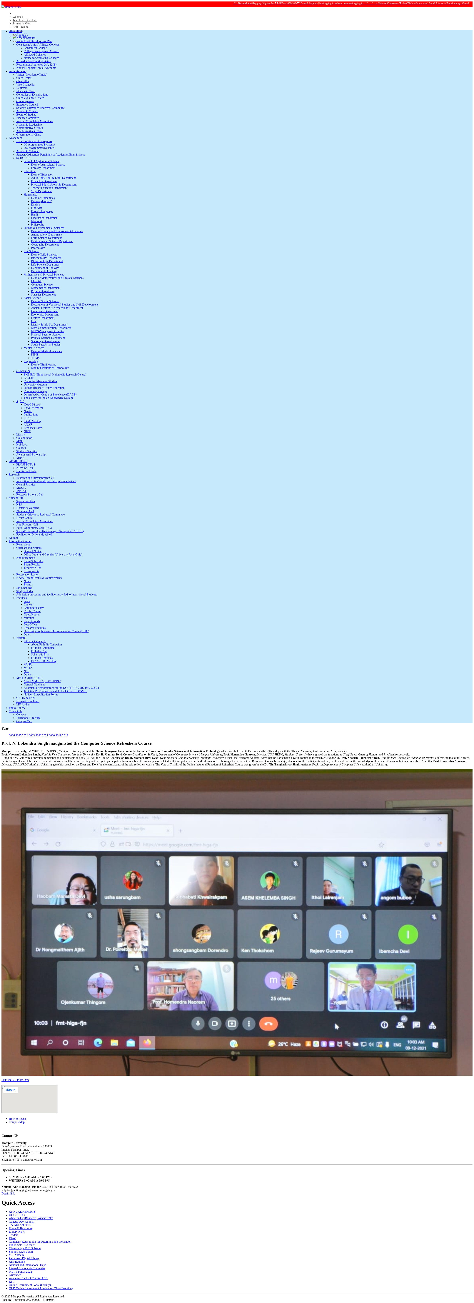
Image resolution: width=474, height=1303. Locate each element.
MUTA (28, 667)
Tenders (13, 1235)
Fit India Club (39, 651)
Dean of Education (42, 174)
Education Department (44, 181)
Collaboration (24, 437)
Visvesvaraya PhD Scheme (25, 1248)
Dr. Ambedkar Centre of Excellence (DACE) (50, 394)
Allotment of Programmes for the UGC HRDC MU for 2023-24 (61, 687)
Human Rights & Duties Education (44, 387)
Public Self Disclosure (22, 1245)
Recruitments (31, 571)
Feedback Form (33, 427)
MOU (19, 441)
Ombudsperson (25, 101)
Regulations (23, 544)
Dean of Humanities (43, 197)
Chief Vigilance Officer (30, 97)
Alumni (13, 537)
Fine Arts (36, 207)
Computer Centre (34, 607)
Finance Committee (27, 117)
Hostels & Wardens (27, 507)
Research (14, 474)
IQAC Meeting (32, 421)
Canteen (28, 604)
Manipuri (36, 221)
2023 (32, 735)
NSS (19, 504)
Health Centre (24, 517)
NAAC (28, 411)
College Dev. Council (21, 1221)
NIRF (27, 431)
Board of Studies (26, 114)
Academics (15, 137)
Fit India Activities (42, 657)
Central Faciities (25, 484)
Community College (35, 391)
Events (28, 584)
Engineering (31, 361)
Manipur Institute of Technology (50, 367)
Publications (31, 414)
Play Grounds (32, 621)
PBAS (27, 417)
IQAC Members (33, 407)
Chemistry (37, 281)
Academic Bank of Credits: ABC (28, 1278)
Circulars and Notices (28, 547)
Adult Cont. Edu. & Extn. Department (53, 177)
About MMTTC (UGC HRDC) (42, 681)
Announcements (25, 557)
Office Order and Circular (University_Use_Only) (53, 554)
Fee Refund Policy (27, 471)
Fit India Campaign (35, 641)
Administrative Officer (29, 131)
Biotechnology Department (47, 261)
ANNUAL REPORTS (22, 1211)
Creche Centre (32, 611)
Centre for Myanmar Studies (40, 381)
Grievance (15, 1275)
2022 (38, 735)
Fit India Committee (42, 647)
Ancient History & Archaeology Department (57, 307)
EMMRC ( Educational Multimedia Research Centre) (55, 374)
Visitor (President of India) (31, 74)
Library (20, 434)
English (35, 204)
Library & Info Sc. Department (49, 324)
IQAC (20, 401)
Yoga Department (41, 191)
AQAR (28, 424)
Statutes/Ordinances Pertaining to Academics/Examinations (50, 154)
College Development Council (41, 51)
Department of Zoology (45, 267)
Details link (8, 1193)
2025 (18, 735)
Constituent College (35, 47)
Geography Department (45, 244)
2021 (45, 735)
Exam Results (32, 564)
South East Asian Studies (45, 344)
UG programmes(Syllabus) (39, 147)
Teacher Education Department (49, 187)
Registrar (21, 87)
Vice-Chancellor (25, 84)
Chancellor (22, 81)
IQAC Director (32, 404)
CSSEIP (29, 377)
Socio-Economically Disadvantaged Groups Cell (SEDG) (50, 531)
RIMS (34, 354)
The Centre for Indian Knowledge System (48, 397)
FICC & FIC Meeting (43, 661)
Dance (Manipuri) (41, 201)
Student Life (16, 497)
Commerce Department (44, 311)
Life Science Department (45, 264)
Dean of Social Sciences (45, 301)
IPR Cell (21, 491)
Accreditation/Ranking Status (33, 61)
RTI (11, 1281)
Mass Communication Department (51, 327)
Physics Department (42, 291)
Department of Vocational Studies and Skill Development (64, 304)
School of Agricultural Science (41, 161)
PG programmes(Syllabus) (39, 144)
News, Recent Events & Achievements (39, 577)
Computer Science (42, 284)
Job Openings (24, 587)
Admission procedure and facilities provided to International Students (56, 594)
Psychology (38, 247)
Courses (21, 447)
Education (30, 171)
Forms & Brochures (27, 701)
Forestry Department (43, 167)
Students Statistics (26, 451)
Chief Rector (23, 77)
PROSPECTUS (25, 464)
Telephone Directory (25, 20)
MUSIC (21, 487)
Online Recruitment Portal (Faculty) (30, 1285)
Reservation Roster (27, 574)
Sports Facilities (25, 501)
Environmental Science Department (52, 241)
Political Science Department (48, 337)
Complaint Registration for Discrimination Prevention (40, 1241)
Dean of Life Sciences (44, 254)
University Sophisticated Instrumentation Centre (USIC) (56, 631)
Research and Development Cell (35, 477)
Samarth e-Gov (21, 23)
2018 (65, 735)
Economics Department (45, 314)
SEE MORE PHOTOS (15, 1080)
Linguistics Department (44, 217)
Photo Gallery (17, 707)
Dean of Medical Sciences (46, 351)
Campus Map (24, 721)
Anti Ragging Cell (27, 524)
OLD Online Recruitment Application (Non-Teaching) (41, 1288)
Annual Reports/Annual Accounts (36, 67)
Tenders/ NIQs (32, 567)
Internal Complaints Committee (34, 121)
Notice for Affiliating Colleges (41, 57)
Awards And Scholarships (31, 454)
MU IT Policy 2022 (20, 1271)
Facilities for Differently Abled (34, 534)
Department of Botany (44, 271)
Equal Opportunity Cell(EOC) (34, 527)
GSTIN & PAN (25, 697)
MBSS (20, 457)
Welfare (20, 637)
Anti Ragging (21, 26)
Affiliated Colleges (35, 54)
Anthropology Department (46, 234)
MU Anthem (23, 704)
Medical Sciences (34, 347)
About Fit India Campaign (46, 644)
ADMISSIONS (18, 461)
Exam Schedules (33, 561)
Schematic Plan (40, 654)
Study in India (24, 591)
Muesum (29, 617)
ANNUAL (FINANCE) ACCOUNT (31, 1218)
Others (27, 674)
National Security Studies (46, 334)
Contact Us (15, 711)
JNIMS (35, 357)
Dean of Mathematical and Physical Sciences (57, 277)
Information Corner (20, 541)
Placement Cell (25, 511)
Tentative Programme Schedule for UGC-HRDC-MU (55, 691)
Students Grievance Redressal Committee (40, 107)
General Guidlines (34, 684)
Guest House (31, 614)
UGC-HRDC (17, 1215)
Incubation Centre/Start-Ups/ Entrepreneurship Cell (46, 481)
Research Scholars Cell (29, 494)
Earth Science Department (46, 237)
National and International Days (27, 1265)
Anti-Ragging (17, 1261)
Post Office (30, 624)
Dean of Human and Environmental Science (57, 231)
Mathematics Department (45, 287)
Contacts (21, 714)
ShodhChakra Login (21, 1251)
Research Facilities (35, 627)
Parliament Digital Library (24, 1258)
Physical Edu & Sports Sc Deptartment (53, 184)
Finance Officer (25, 91)
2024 (25, 735)
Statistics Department (43, 294)
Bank (27, 601)
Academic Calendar (27, 151)
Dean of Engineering (43, 364)
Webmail (18, 16)
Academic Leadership (29, 124)
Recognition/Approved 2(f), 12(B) (36, 64)
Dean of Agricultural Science (48, 164)
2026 (12, 735)
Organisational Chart (28, 134)
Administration (17, 71)
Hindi (34, 214)
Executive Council (27, 104)
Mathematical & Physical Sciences (44, 274)
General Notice (32, 551)
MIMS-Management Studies (47, 331)
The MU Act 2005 (20, 1225)
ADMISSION (24, 467)
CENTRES (23, 371)
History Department (42, 317)
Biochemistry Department (46, 257)
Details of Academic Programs (34, 141)
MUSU (28, 664)
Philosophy (37, 224)
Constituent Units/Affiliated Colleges (37, 44)
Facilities (21, 597)
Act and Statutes (25, 37)
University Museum (35, 384)
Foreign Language (42, 211)
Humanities (30, 194)
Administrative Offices (29, 127)
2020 (52, 735)
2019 (58, 735)
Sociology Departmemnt (45, 341)
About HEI (15, 31)
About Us (22, 34)
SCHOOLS (23, 157)
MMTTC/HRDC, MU (29, 677)
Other (27, 634)
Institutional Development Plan (34, 41)
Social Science (32, 297)
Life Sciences (31, 251)
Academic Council (27, 111)
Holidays (21, 444)
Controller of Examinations (32, 94)
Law (33, 321)
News (27, 581)
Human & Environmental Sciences (44, 227)
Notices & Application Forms (41, 694)
